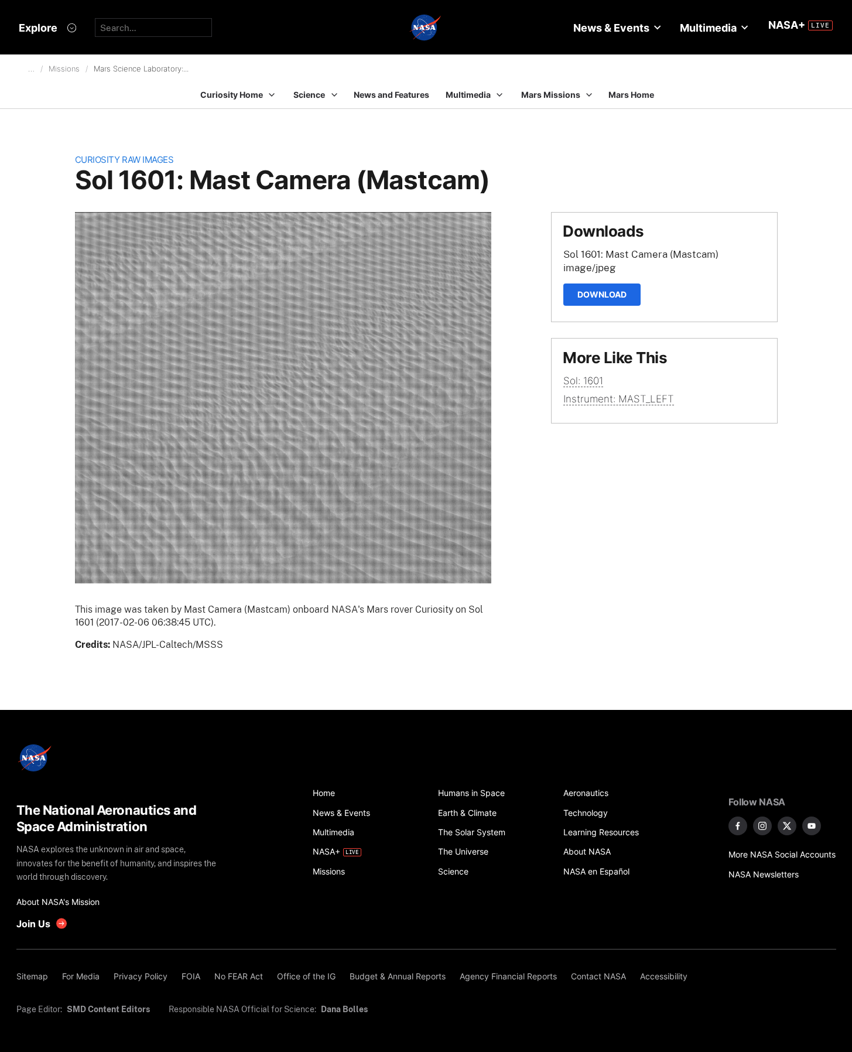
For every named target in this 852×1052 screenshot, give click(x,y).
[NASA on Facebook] (737, 826)
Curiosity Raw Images (124, 159)
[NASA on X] (787, 826)
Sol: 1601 (583, 381)
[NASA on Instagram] (762, 826)
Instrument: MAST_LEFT (618, 399)
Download (602, 294)
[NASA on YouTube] (811, 826)
